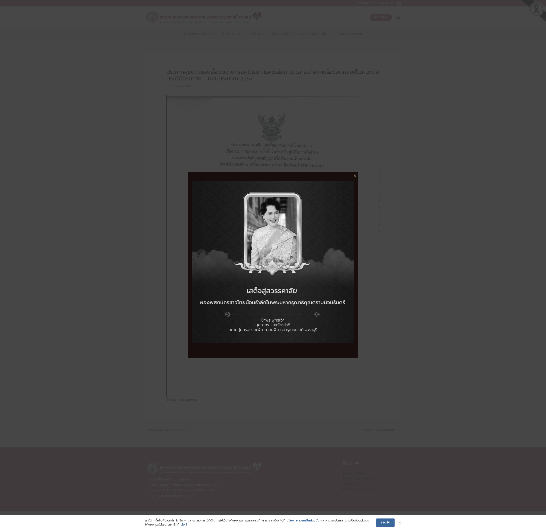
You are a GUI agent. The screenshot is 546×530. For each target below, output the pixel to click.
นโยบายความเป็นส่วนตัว (303, 520)
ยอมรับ (385, 522)
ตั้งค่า (184, 525)
